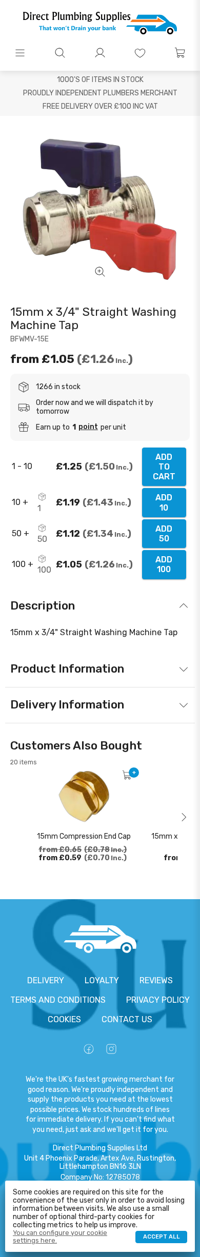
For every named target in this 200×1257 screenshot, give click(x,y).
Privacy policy (158, 1000)
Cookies (64, 1019)
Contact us (127, 1019)
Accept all (161, 1236)
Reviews (156, 980)
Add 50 (163, 533)
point (88, 427)
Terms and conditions (58, 1000)
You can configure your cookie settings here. (60, 1236)
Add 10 (163, 502)
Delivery (45, 980)
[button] (20, 53)
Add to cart (164, 466)
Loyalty (102, 980)
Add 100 (163, 564)
